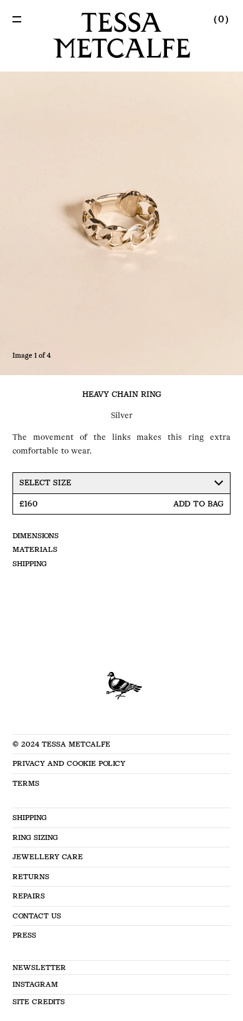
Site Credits (38, 1002)
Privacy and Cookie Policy (68, 763)
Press (24, 935)
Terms (25, 783)
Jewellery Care (47, 857)
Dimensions (35, 536)
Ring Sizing (35, 837)
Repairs (28, 896)
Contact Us (36, 916)
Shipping (29, 564)
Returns (30, 877)
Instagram (35, 984)
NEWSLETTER (39, 967)
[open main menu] (17, 19)
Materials (34, 549)
